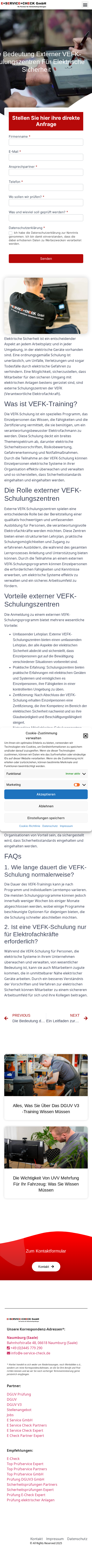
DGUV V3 (14, 1404)
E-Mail (15, 152)
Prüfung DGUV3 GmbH (25, 1479)
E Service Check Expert (25, 1430)
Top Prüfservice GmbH (25, 1474)
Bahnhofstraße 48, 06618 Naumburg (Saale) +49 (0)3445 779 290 (42, 1342)
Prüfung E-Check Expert (26, 1494)
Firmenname (19, 136)
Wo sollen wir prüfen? (26, 197)
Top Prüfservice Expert (25, 1463)
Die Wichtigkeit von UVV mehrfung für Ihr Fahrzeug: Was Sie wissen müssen (46, 1184)
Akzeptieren (46, 794)
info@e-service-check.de (30, 1353)
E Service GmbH (20, 1420)
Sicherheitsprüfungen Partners (32, 1484)
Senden (46, 259)
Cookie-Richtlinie (29, 826)
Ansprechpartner (23, 167)
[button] (85, 736)
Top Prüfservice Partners (27, 1469)
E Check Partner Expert (25, 1435)
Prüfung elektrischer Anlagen (31, 1500)
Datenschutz (50, 826)
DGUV (12, 1399)
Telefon (16, 182)
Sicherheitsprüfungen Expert (30, 1489)
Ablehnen (46, 806)
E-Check (13, 1458)
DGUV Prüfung (19, 1394)
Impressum (66, 826)
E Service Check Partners (27, 1425)
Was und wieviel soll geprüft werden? (38, 212)
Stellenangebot (19, 1409)
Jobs (10, 1415)
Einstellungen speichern (46, 818)
